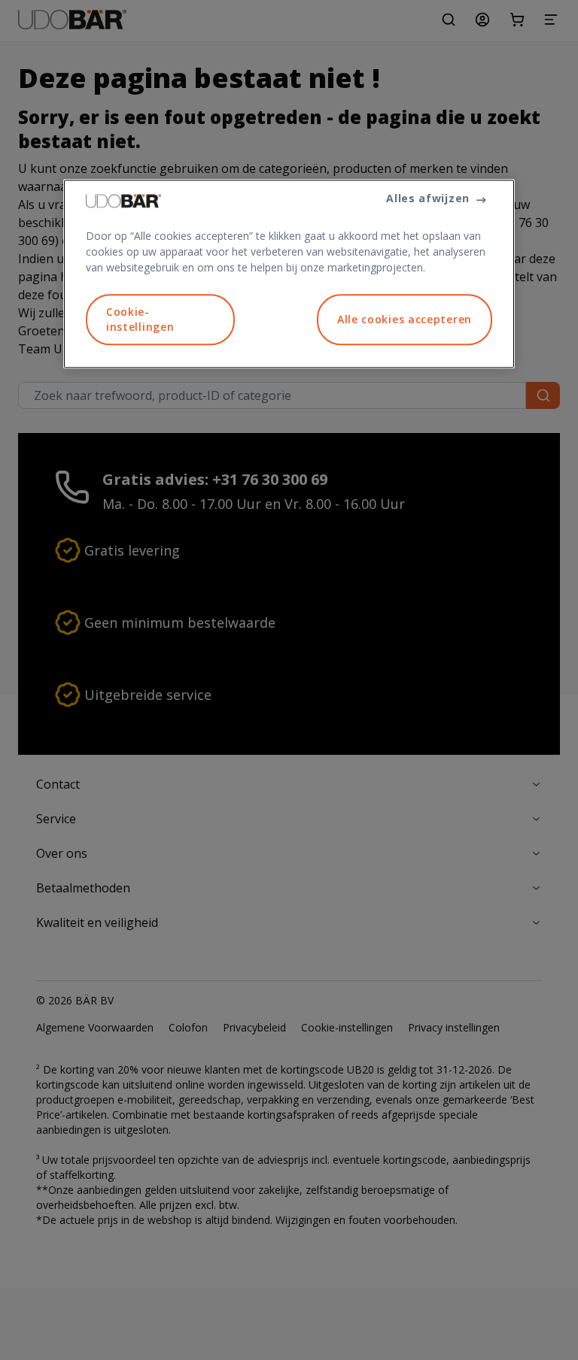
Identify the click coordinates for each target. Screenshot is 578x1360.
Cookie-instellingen (140, 320)
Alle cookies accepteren (404, 319)
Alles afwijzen (428, 199)
